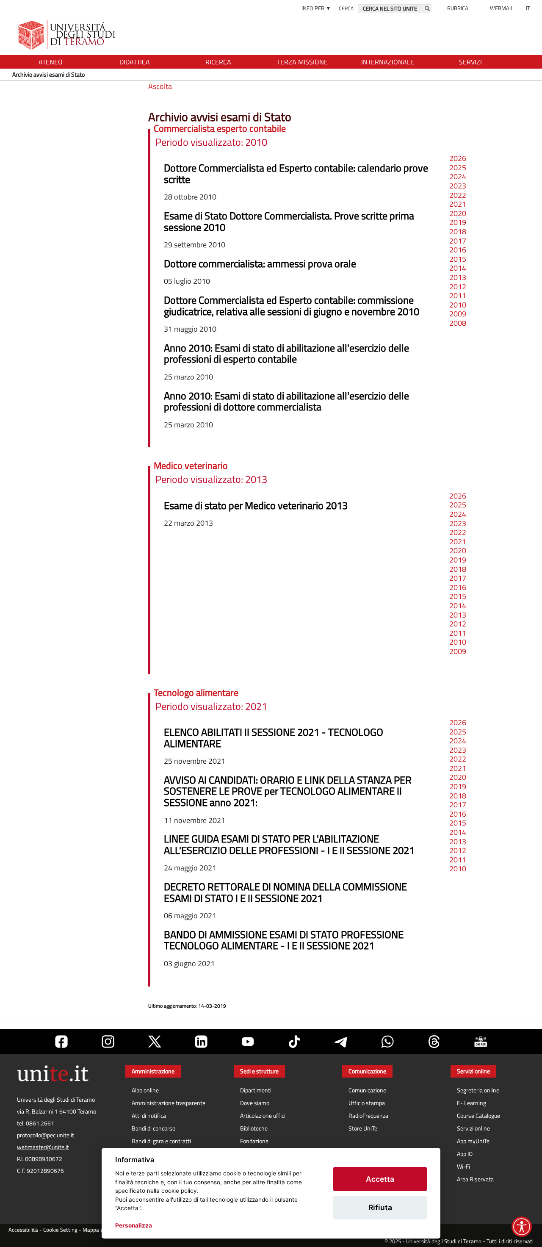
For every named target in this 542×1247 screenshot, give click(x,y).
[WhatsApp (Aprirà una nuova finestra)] (387, 1041)
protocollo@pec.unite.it (45, 1135)
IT (528, 8)
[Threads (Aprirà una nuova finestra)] (434, 1041)
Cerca (346, 8)
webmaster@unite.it (43, 1147)
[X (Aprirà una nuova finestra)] (154, 1041)
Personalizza (133, 1225)
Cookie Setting (60, 1230)
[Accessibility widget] (522, 1227)
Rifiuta (380, 1207)
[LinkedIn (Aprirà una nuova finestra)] (201, 1041)
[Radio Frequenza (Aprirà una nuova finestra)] (480, 1041)
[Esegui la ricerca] (427, 8)
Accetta (380, 1179)
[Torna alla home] (67, 35)
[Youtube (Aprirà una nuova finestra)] (247, 1041)
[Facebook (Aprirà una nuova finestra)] (61, 1041)
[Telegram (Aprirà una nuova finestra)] (341, 1041)
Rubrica (457, 8)
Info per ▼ (316, 8)
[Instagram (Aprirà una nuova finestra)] (108, 1041)
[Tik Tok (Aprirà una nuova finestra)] (294, 1041)
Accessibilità (23, 1230)
